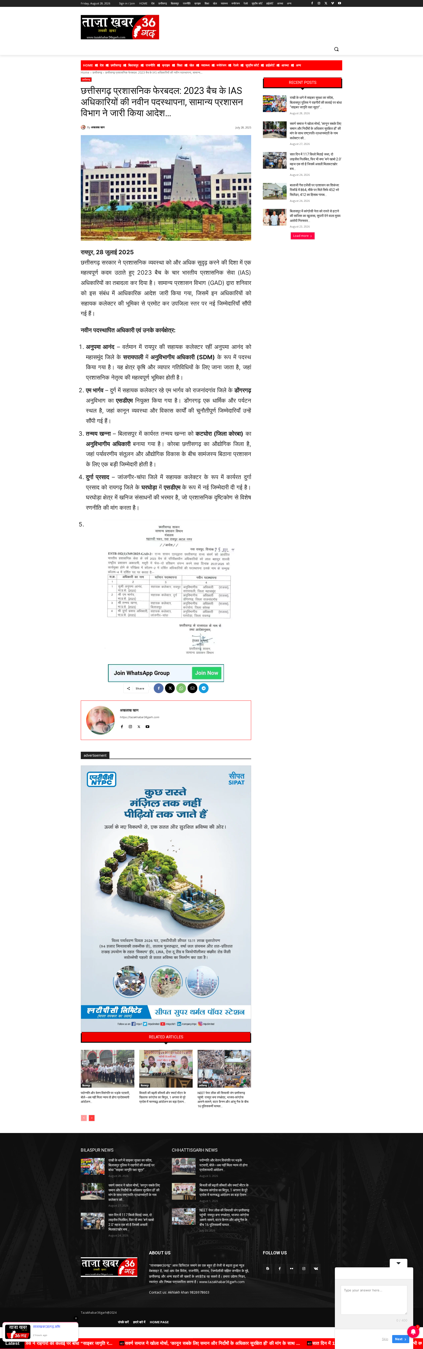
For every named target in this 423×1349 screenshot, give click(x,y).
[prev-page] (84, 1118)
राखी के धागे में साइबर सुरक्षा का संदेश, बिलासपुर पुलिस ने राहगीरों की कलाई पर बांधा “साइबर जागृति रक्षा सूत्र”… (316, 102)
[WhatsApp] (181, 688)
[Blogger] (267, 1268)
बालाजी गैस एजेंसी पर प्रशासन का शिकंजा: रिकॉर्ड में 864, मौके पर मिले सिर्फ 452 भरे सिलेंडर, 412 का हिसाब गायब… (315, 190)
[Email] (192, 688)
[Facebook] (312, 3)
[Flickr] (291, 1268)
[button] (336, 49)
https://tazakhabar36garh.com (139, 717)
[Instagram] (319, 3)
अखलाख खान (98, 127)
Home (85, 72)
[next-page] (92, 1118)
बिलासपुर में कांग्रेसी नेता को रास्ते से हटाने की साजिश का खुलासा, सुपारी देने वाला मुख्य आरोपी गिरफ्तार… (315, 216)
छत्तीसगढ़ (97, 72)
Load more (301, 236)
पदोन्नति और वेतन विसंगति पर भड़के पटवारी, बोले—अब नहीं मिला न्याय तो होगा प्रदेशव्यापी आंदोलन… (105, 1097)
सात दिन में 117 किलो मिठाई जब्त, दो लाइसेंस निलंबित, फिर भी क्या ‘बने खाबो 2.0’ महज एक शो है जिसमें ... (203, 1343)
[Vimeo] (332, 3)
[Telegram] (204, 688)
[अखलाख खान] (84, 127)
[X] (326, 3)
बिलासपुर (86, 1085)
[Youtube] (339, 3)
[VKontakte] (316, 1268)
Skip (385, 1339)
